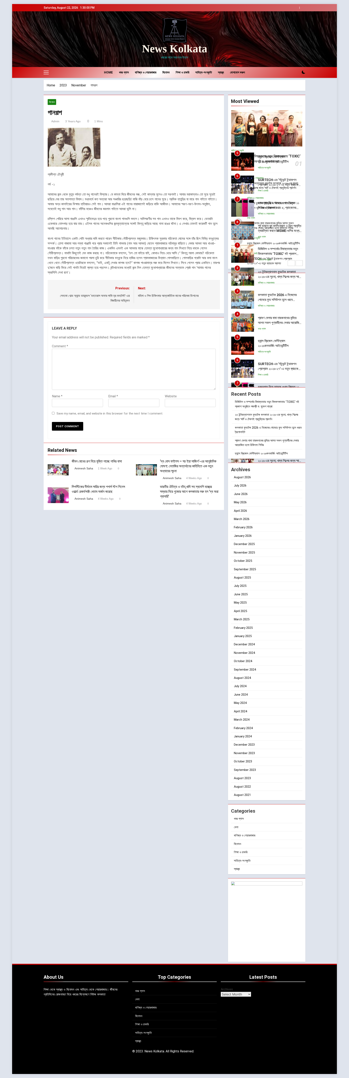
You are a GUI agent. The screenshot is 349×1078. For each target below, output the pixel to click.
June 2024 (241, 694)
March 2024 (241, 719)
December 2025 (244, 544)
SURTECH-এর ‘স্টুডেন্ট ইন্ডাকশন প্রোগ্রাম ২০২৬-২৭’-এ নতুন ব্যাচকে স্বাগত (278, 162)
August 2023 (242, 778)
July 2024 (240, 686)
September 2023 (245, 770)
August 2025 (242, 577)
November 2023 (244, 753)
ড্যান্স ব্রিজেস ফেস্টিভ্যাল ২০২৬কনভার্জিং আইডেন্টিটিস (262, 453)
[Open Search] (296, 72)
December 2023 (244, 744)
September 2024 (245, 669)
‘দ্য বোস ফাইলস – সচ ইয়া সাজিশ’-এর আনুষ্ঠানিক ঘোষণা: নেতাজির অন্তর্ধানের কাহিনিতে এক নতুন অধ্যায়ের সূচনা (188, 466)
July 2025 (240, 586)
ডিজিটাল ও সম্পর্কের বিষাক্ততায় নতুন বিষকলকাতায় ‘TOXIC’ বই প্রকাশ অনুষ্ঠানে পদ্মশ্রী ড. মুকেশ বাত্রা (278, 231)
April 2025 (240, 611)
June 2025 (241, 594)
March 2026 (241, 519)
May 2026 (240, 502)
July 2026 (240, 485)
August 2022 (242, 786)
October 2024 (243, 661)
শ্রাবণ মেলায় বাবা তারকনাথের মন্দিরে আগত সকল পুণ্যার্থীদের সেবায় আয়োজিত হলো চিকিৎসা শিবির (279, 300)
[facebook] (50, 39)
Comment (60, 346)
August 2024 (242, 678)
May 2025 (240, 602)
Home (108, 72)
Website (171, 396)
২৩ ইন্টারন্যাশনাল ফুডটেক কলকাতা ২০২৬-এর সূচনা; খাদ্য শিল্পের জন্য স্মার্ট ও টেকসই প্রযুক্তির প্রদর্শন (279, 254)
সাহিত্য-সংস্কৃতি (203, 72)
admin (55, 121)
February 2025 (243, 628)
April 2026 (240, 511)
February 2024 (243, 728)
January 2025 (243, 636)
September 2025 (245, 569)
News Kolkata (174, 49)
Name (57, 396)
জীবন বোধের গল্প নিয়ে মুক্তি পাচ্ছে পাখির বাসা (97, 461)
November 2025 (244, 552)
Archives (227, 989)
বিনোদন (166, 72)
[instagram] (55, 39)
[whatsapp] (46, 39)
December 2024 (244, 644)
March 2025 (241, 619)
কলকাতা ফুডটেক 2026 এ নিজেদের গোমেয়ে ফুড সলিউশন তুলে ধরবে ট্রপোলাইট (277, 277)
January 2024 (243, 736)
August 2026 (242, 477)
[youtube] (65, 39)
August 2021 (242, 795)
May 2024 (240, 703)
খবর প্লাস (124, 72)
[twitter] (60, 39)
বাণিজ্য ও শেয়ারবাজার (145, 72)
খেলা (236, 827)
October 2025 (243, 561)
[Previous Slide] (296, 7)
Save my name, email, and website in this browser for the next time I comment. (110, 413)
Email (113, 396)
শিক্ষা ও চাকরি (182, 72)
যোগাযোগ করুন (237, 72)
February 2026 (243, 527)
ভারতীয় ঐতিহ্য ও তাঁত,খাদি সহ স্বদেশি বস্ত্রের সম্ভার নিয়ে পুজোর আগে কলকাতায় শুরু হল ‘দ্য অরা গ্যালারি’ (189, 491)
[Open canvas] (46, 72)
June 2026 (241, 494)
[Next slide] (302, 7)
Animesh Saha (84, 468)
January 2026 (243, 536)
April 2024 (240, 711)
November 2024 (244, 653)
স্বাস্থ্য (221, 72)
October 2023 (243, 761)
